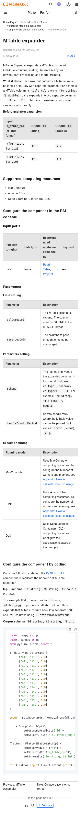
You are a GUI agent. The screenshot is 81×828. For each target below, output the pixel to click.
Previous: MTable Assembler (14, 786)
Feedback (46, 805)
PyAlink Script (55, 573)
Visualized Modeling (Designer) (24, 25)
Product (71, 55)
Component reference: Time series (25, 29)
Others (43, 22)
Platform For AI (28, 22)
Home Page (9, 22)
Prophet (48, 274)
